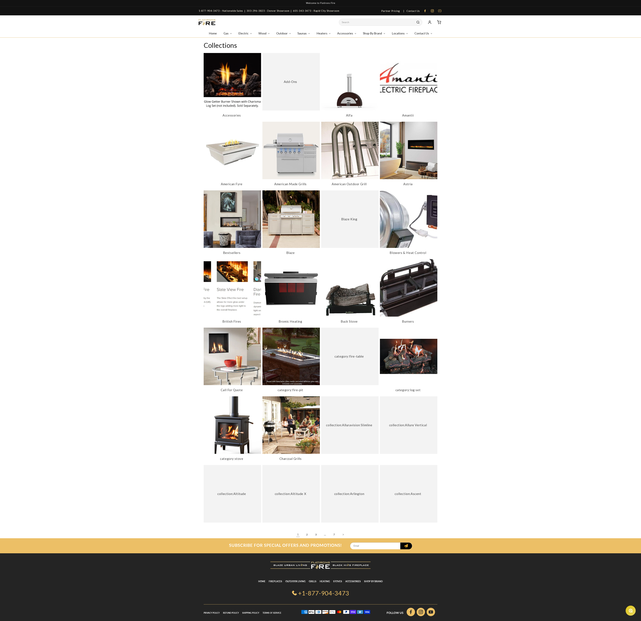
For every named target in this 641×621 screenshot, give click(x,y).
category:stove (231, 459)
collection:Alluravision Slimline (349, 425)
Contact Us (413, 10)
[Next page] (343, 534)
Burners (408, 321)
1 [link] (298, 534)
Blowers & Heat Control (408, 253)
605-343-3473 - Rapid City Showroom (316, 10)
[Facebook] (425, 11)
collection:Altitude (231, 493)
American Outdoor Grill (349, 184)
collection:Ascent (408, 493)
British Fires (231, 321)
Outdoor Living (295, 581)
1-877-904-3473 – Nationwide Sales (221, 10)
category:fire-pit (290, 390)
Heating (325, 581)
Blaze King (349, 219)
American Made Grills (290, 184)
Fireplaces (275, 581)
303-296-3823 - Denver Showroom (268, 10)
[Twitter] (431, 613)
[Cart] (439, 22)
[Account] (429, 22)
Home (261, 581)
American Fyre (232, 184)
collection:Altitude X (290, 493)
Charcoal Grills (290, 459)
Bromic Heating (290, 321)
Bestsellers (232, 253)
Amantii (408, 115)
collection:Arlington (349, 493)
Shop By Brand (373, 581)
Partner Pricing (390, 10)
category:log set (408, 390)
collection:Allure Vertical (408, 425)
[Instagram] (432, 11)
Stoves (337, 581)
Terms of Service (272, 613)
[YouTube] (439, 11)
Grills (312, 581)
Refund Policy (231, 613)
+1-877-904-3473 (323, 593)
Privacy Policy (212, 613)
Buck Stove (349, 321)
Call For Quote (232, 390)
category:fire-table (349, 356)
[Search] (418, 22)
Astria (408, 184)
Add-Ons (290, 82)
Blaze (290, 253)
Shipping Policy (250, 613)
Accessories (232, 115)
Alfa (349, 115)
